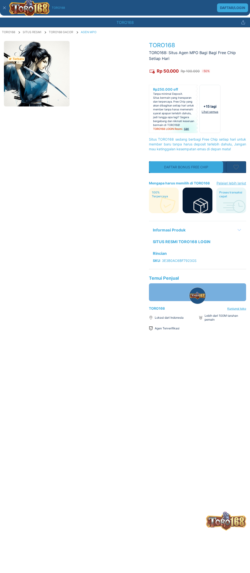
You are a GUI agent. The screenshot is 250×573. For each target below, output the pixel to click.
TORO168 (8, 32)
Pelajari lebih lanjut (231, 183)
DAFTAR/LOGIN (232, 8)
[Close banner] (4, 7)
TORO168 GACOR (61, 32)
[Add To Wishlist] (236, 167)
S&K (186, 129)
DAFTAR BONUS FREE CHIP (186, 167)
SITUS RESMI (32, 32)
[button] (125, 8)
